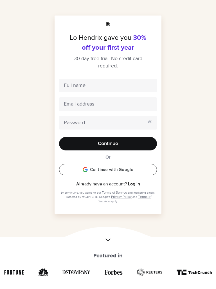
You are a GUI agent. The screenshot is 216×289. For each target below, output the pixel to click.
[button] (108, 236)
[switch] (149, 122)
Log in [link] (134, 184)
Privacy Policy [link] (121, 196)
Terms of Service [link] (114, 192)
